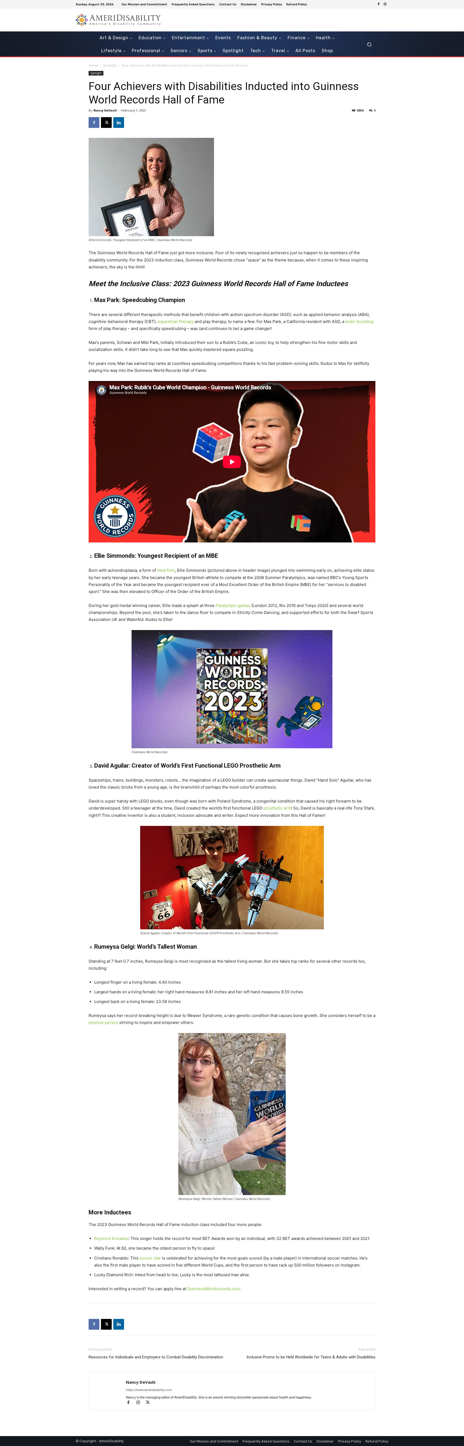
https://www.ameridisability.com (149, 1390)
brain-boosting (359, 321)
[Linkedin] (118, 122)
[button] (369, 44)
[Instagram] (385, 4)
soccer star (150, 1258)
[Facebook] (378, 4)
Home (93, 65)
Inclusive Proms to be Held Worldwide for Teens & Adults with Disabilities (311, 1357)
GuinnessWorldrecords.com (213, 1288)
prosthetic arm (277, 808)
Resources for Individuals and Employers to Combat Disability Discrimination (156, 1357)
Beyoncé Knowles (111, 1238)
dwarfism (166, 570)
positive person (103, 1022)
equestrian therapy (176, 321)
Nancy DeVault (105, 110)
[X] (106, 122)
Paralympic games (233, 605)
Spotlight (110, 65)
